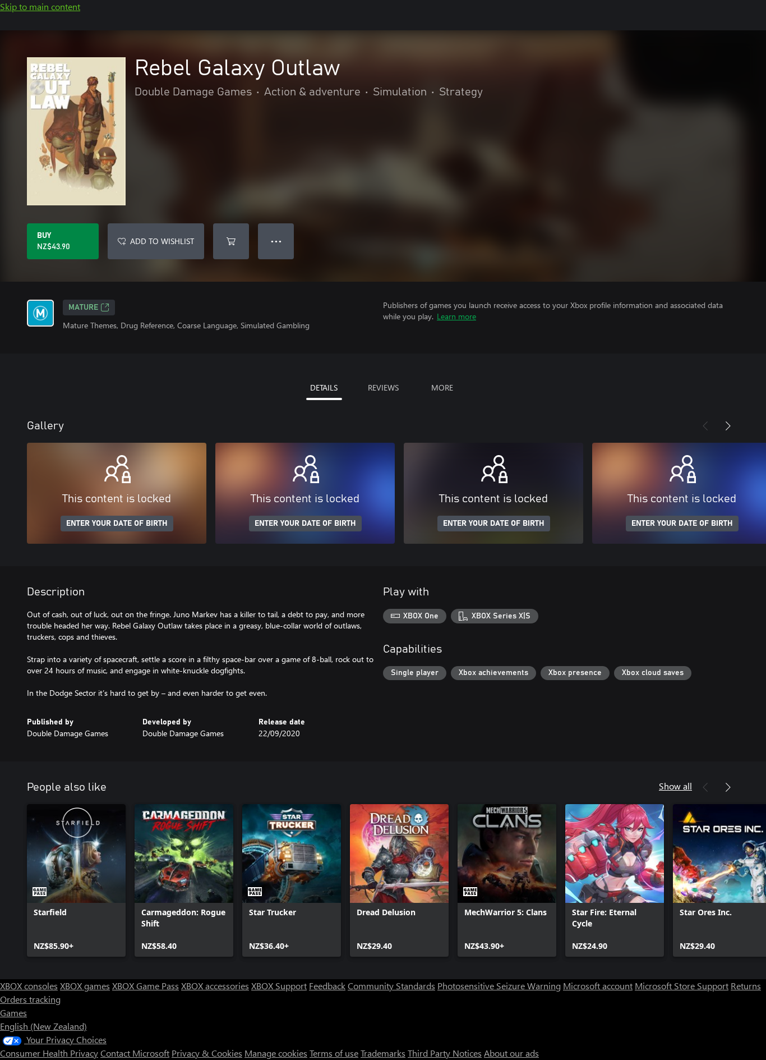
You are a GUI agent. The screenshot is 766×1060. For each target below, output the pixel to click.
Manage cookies (275, 1053)
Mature (83, 307)
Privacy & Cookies (207, 1053)
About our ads (511, 1053)
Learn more (456, 316)
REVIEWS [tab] (383, 387)
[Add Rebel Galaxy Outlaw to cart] (231, 241)
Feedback (327, 986)
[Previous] (705, 426)
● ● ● (276, 241)
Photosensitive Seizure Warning (499, 986)
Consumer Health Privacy (49, 1053)
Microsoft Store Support (681, 986)
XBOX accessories (215, 986)
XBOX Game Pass (145, 986)
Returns (746, 986)
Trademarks (383, 1053)
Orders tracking (30, 999)
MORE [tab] (442, 387)
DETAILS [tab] (324, 387)
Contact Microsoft (134, 1053)
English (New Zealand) (43, 1026)
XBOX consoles (29, 986)
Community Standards (391, 986)
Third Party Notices (445, 1053)
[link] (76, 880)
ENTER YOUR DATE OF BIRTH (117, 523)
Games (13, 1012)
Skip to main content (40, 6)
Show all (675, 786)
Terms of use (334, 1053)
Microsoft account (598, 986)
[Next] (728, 426)
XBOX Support (279, 986)
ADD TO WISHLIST (162, 241)
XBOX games (85, 986)
